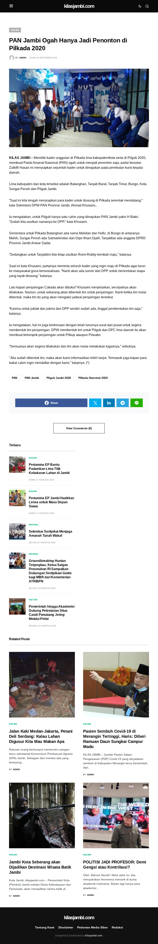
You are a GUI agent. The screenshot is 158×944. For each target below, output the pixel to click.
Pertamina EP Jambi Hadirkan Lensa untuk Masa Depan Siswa (51, 502)
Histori (33, 599)
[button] (11, 6)
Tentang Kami (44, 927)
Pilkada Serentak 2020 (93, 377)
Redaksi (117, 927)
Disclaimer (65, 927)
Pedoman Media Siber (92, 927)
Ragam (15, 30)
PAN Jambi (32, 377)
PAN (14, 377)
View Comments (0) (79, 428)
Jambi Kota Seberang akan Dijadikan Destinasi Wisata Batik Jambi (40, 867)
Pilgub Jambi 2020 (58, 377)
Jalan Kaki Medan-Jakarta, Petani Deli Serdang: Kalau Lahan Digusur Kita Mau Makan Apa (41, 736)
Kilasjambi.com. (94, 935)
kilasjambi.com (79, 6)
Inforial (33, 524)
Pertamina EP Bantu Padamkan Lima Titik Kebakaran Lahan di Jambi (49, 469)
